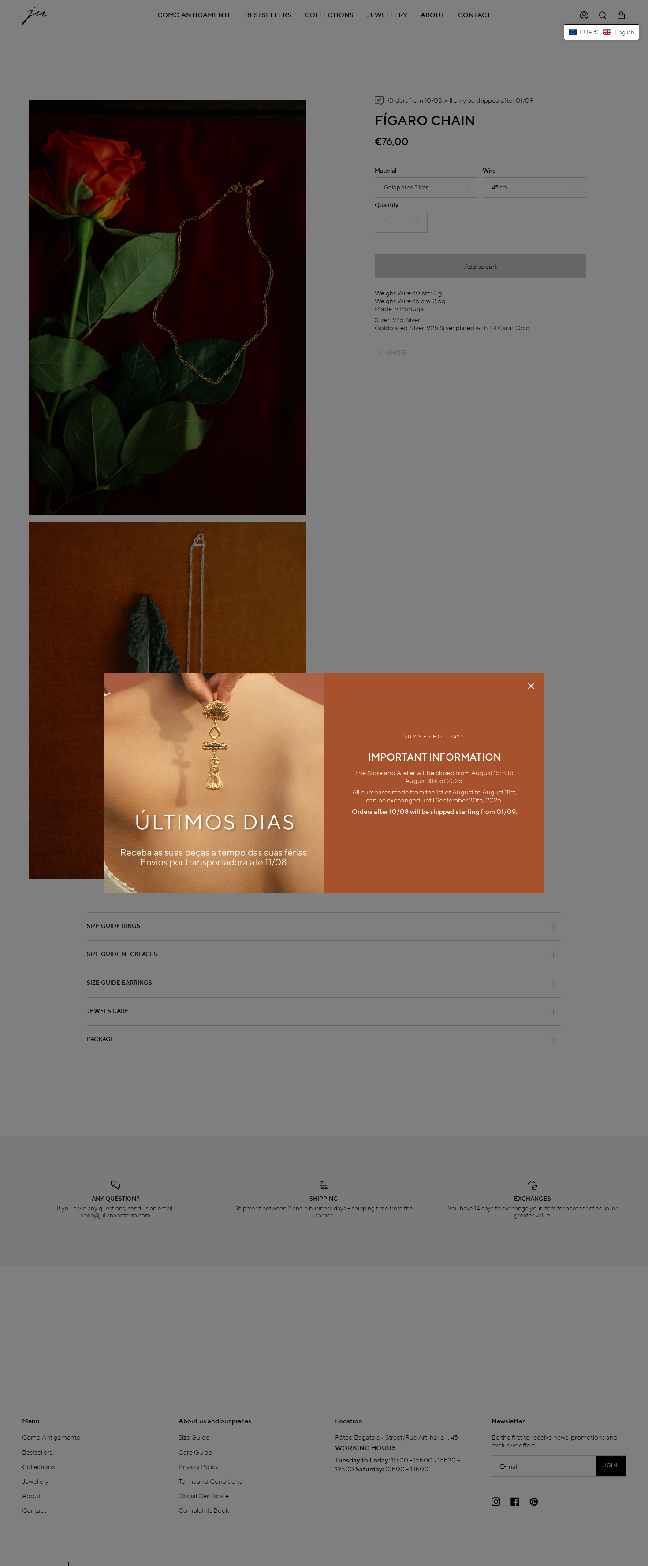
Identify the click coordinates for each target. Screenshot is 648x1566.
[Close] (531, 686)
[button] (601, 32)
